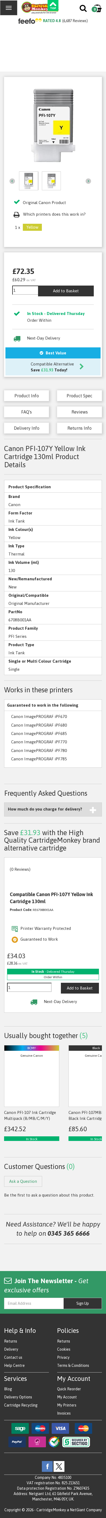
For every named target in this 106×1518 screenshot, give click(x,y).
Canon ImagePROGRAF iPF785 (39, 759)
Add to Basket (66, 291)
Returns (10, 1341)
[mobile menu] (8, 7)
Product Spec (79, 395)
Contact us (13, 1357)
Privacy (63, 1357)
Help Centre (14, 1365)
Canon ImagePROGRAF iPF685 (39, 733)
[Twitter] (59, 1466)
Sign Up (82, 1303)
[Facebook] (47, 1466)
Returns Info (79, 428)
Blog (8, 1389)
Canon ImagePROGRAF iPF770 (39, 742)
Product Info (26, 395)
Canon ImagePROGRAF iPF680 (39, 725)
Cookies (63, 1349)
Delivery (11, 1349)
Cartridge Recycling (21, 1405)
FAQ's (26, 411)
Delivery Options (18, 1397)
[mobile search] (84, 9)
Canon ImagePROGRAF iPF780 (39, 750)
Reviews (79, 411)
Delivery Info (26, 428)
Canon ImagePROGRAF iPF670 (39, 716)
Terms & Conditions (73, 1365)
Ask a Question (23, 1181)
